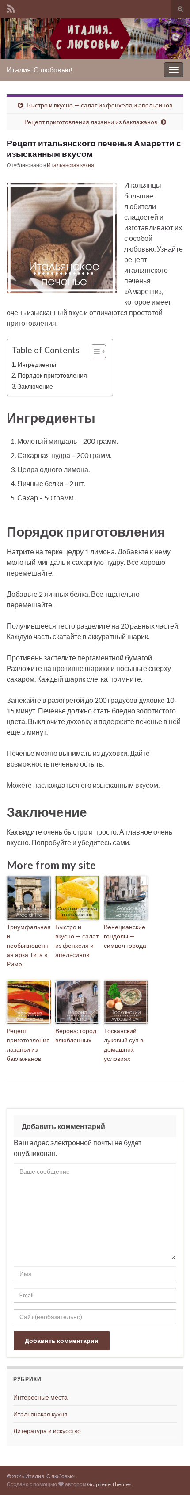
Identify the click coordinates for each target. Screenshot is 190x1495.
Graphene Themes (109, 1484)
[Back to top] (170, 1475)
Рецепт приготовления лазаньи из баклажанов (90, 122)
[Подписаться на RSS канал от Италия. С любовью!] (11, 7)
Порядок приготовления (52, 375)
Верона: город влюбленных (75, 1035)
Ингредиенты (37, 364)
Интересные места (40, 1397)
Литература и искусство (47, 1430)
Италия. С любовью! (39, 69)
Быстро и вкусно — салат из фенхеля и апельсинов (99, 105)
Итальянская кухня (70, 165)
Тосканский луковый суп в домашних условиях (123, 1044)
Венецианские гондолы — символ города (125, 936)
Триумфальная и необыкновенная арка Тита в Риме (29, 945)
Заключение (35, 386)
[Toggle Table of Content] (94, 351)
